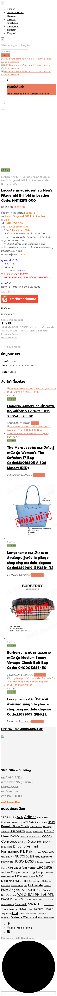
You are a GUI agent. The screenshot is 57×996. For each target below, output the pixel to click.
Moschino (7, 881)
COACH (47, 836)
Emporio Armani (25, 846)
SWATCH (35, 904)
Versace (42, 913)
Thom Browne (9, 909)
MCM (18, 876)
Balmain (6, 826)
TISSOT (23, 909)
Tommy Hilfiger (43, 909)
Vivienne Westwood (24, 917)
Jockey (47, 862)
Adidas (30, 817)
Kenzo (32, 868)
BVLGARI (29, 831)
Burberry (17, 831)
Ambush (15, 822)
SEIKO (41, 899)
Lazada (11, 19)
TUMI (15, 913)
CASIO (14, 836)
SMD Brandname (24, 938)
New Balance (44, 881)
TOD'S (30, 909)
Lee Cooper (13, 872)
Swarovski (21, 904)
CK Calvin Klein (35, 837)
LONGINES (48, 872)
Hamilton (7, 862)
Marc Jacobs (7, 876)
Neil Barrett (30, 881)
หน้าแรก (11, 9)
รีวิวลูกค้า (12, 33)
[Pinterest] (9, 324)
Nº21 (25, 885)
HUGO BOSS (24, 861)
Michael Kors (29, 876)
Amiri (37, 822)
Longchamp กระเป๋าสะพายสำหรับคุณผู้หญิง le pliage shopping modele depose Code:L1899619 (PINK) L (29, 707)
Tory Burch (6, 913)
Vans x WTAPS (31, 913)
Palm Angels (10, 890)
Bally (51, 822)
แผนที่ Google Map (10, 802)
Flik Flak (26, 851)
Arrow (44, 822)
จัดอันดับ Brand (15, 12)
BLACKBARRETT (36, 827)
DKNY (46, 842)
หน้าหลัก (5, 177)
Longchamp (36, 872)
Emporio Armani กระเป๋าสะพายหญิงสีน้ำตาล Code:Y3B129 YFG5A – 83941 (31, 411)
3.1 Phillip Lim (8, 817)
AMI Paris (28, 822)
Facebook (12, 23)
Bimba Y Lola (20, 826)
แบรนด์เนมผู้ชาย (18, 330)
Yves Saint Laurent (46, 917)
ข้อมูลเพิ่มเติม (14, 347)
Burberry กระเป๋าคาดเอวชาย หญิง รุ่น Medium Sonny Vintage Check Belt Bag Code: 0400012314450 (29, 660)
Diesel (31, 841)
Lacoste (43, 330)
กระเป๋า (16, 177)
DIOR (39, 841)
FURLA (45, 852)
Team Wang (49, 905)
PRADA (5, 899)
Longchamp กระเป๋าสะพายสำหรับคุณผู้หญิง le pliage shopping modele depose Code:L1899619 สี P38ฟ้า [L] (30, 560)
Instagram (13, 26)
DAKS (21, 841)
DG (25, 842)
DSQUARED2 (6, 847)
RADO (35, 899)
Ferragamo (10, 851)
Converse (9, 841)
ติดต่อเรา (11, 30)
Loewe (25, 872)
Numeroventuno (17, 885)
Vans (21, 913)
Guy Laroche (43, 857)
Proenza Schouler (21, 899)
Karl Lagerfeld (17, 868)
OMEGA (47, 885)
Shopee (11, 16)
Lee (3, 872)
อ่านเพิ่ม (35, 423)
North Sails (5, 885)
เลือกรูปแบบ (39, 475)
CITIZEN (24, 836)
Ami (20, 822)
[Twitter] (6, 324)
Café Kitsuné (38, 831)
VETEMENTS (5, 917)
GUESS (30, 856)
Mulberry (19, 881)
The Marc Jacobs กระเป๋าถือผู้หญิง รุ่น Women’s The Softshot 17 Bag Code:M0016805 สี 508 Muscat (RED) (30, 457)
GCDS (51, 851)
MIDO (39, 876)
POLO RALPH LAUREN (35, 894)
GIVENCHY (7, 857)
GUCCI (20, 856)
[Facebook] (3, 324)
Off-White (35, 885)
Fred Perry (37, 852)
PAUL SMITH (28, 890)
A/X (20, 817)
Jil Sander (39, 862)
